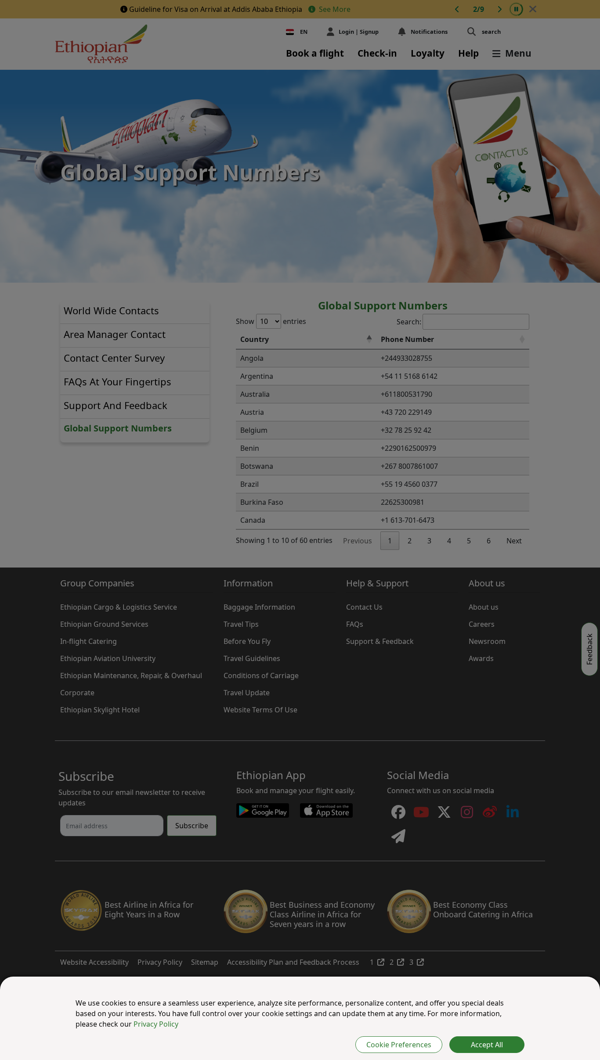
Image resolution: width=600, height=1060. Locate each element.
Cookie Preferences (398, 1044)
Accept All (487, 1044)
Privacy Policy (156, 1024)
